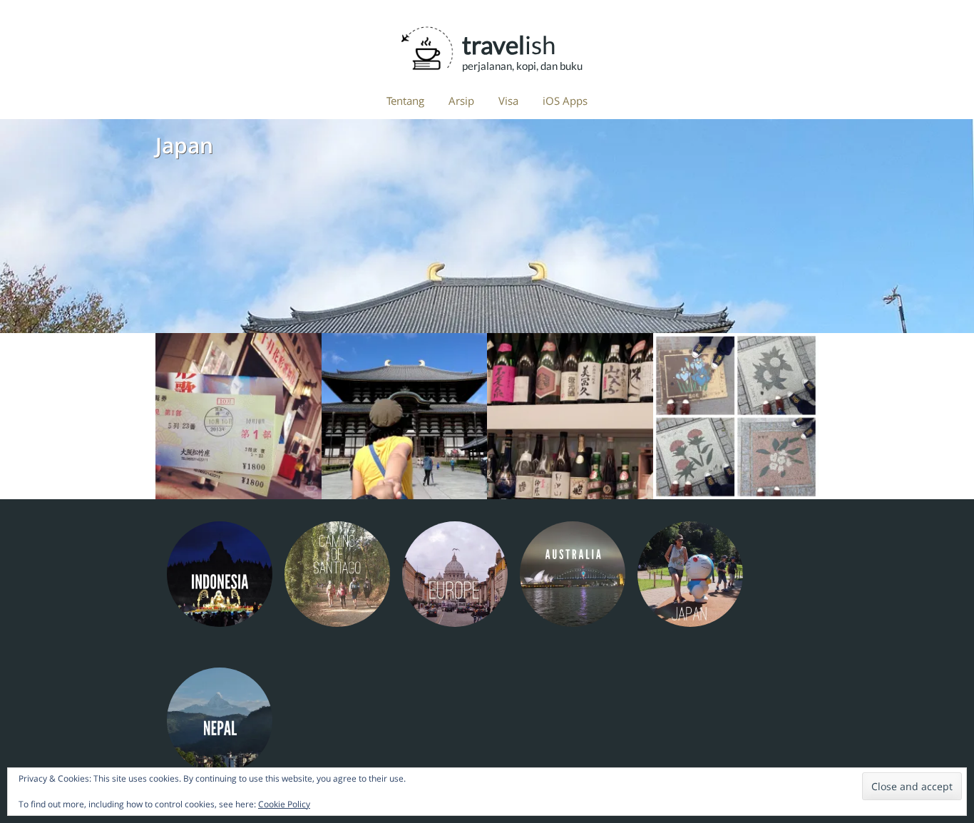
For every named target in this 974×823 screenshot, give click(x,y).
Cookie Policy (284, 804)
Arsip (461, 100)
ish (508, 44)
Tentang (405, 100)
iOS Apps (565, 100)
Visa (508, 100)
